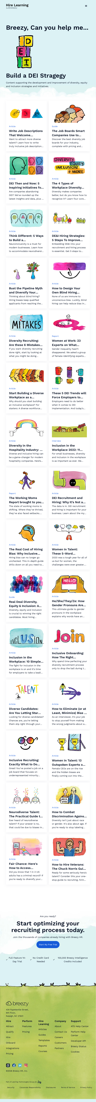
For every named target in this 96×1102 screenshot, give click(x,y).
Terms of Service (68, 1087)
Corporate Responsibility (30, 1087)
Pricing (9, 1053)
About (58, 1026)
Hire (8, 1037)
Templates (44, 1040)
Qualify (10, 1031)
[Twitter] (8, 1065)
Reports (42, 1045)
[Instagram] (26, 1065)
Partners (59, 1048)
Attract (10, 1026)
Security (10, 1087)
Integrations (12, 1048)
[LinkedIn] (20, 1065)
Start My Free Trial (48, 944)
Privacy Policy (86, 1087)
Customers (60, 1042)
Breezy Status (78, 1046)
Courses (42, 1051)
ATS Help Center (80, 1026)
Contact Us (61, 1031)
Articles (42, 1029)
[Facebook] (14, 1065)
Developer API (78, 1041)
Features (27, 1026)
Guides (42, 1034)
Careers (59, 1037)
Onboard (10, 1042)
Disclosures (51, 1087)
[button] (86, 6)
